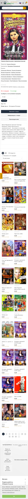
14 (16, 436)
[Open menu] (2, 3)
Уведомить (4, 100)
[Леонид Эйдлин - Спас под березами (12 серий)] (8, 248)
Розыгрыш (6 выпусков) (19, 207)
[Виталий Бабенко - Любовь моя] (8, 303)
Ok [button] (14, 496)
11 (25, 434)
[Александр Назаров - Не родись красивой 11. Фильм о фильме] (20, 248)
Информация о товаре (14, 115)
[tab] (14, 111)
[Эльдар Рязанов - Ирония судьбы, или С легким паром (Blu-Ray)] (20, 411)
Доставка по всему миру (15, 3)
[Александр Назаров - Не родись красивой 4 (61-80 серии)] (8, 384)
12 (9, 436)
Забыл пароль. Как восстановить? (7, 460)
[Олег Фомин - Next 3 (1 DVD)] (20, 384)
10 (22, 434)
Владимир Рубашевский (14, 66)
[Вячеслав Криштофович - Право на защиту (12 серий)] (8, 275)
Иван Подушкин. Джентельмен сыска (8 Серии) (19, 289)
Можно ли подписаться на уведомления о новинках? (7, 452)
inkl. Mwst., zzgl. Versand (5, 211)
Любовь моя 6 (5, 233)
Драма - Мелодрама (10, 106)
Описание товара (14, 111)
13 (12, 436)
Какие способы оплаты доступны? (7, 468)
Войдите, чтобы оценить (19, 86)
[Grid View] (3, 153)
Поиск (24, 8)
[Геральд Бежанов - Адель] (8, 412)
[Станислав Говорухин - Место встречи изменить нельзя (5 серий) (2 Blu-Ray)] (20, 169)
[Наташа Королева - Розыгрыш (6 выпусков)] (20, 194)
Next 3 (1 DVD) (17, 396)
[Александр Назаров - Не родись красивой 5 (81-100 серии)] (20, 329)
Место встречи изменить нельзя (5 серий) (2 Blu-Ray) (20, 181)
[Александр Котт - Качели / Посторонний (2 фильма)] (8, 194)
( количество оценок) (6, 86)
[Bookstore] (9, 3)
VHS (5, 103)
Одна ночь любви (18, 233)
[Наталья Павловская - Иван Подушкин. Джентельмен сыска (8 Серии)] (20, 275)
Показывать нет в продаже (10, 155)
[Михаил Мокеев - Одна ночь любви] (20, 222)
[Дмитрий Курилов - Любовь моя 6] (8, 222)
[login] (23, 3)
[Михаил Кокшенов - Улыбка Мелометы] (20, 303)
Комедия (18, 106)
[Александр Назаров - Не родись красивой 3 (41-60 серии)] (20, 357)
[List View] (6, 153)
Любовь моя (5, 314)
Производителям (14, 119)
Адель (3, 424)
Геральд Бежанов (11, 64)
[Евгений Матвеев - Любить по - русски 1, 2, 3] (8, 329)
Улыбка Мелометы (18, 315)
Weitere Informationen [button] (8, 492)
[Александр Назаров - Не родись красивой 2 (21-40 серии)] (8, 357)
